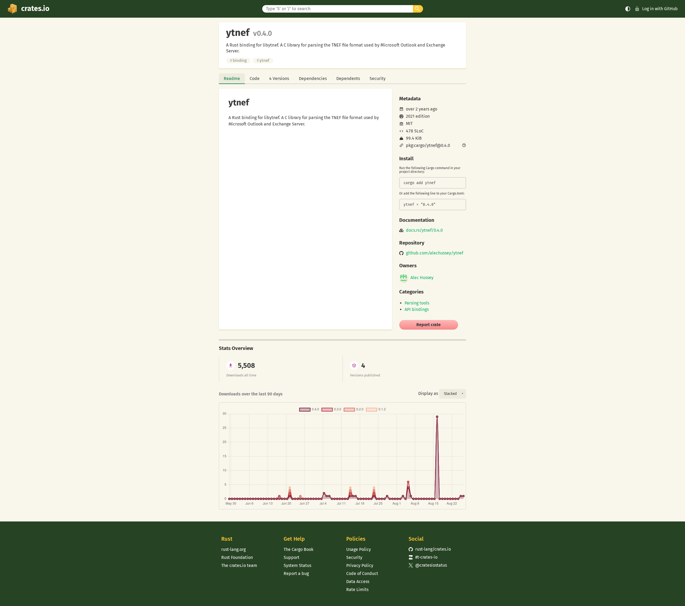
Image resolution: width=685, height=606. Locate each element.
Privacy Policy (359, 565)
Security (378, 78)
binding (238, 60)
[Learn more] (464, 145)
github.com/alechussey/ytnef (434, 253)
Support (291, 557)
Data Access (357, 581)
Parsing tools (417, 303)
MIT (409, 123)
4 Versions (279, 78)
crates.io (35, 8)
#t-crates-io (423, 557)
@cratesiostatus (428, 565)
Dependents (348, 78)
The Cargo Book (298, 549)
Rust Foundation (237, 557)
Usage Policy (358, 549)
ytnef (263, 60)
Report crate (428, 324)
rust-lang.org (233, 549)
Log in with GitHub (660, 8)
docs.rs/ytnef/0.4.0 (424, 230)
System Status (297, 565)
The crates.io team (239, 565)
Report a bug (296, 573)
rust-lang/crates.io (430, 549)
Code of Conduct (362, 573)
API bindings (417, 309)
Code (255, 78)
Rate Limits (357, 589)
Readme (232, 78)
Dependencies (313, 78)
